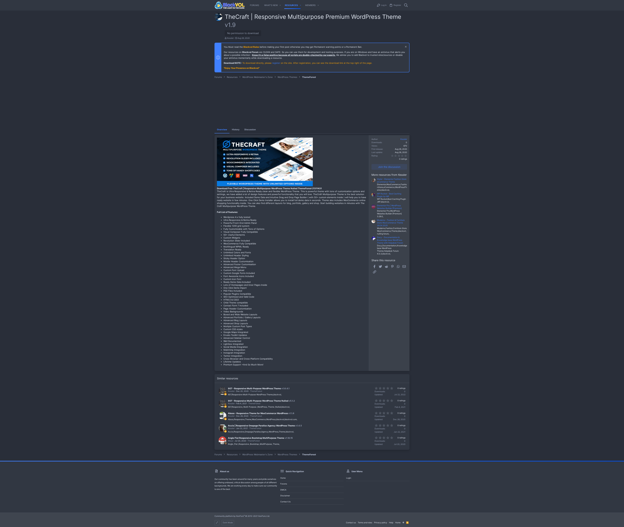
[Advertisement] (312, 103)
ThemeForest (256, 391)
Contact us (285, 501)
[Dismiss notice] (405, 47)
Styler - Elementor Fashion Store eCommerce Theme (391, 180)
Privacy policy (380, 522)
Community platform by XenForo (242, 516)
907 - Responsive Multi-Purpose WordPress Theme (254, 388)
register (276, 63)
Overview (222, 129)
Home (283, 478)
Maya (230, 441)
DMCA (283, 490)
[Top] (403, 522)
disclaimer (285, 495)
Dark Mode (228, 522)
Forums (283, 484)
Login (348, 478)
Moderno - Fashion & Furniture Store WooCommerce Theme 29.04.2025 (391, 223)
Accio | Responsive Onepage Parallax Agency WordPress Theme (261, 425)
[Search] (406, 5)
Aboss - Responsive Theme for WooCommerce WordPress (258, 413)
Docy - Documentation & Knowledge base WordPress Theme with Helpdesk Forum (390, 240)
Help (391, 522)
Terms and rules (365, 522)
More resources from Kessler (389, 174)
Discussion (250, 129)
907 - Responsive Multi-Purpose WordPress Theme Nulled (258, 400)
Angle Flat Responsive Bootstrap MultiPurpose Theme (256, 438)
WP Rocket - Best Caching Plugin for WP (389, 195)
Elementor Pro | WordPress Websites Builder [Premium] (389, 206)
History (236, 129)
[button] (280, 5)
